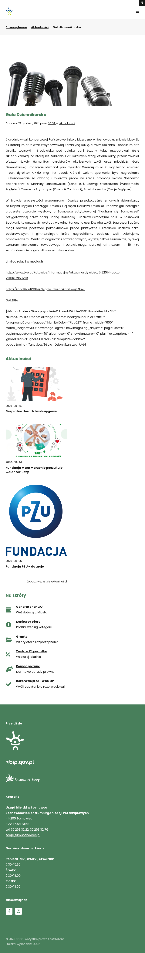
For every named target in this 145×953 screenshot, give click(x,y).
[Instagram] (18, 911)
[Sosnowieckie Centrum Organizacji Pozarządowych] (9, 11)
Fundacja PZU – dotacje (25, 567)
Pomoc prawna (28, 666)
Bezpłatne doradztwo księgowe (31, 411)
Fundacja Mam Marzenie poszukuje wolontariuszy (34, 470)
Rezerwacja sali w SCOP (35, 681)
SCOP (52, 123)
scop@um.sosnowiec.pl (23, 835)
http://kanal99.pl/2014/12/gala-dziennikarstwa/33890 (45, 289)
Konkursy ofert (28, 621)
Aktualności (40, 27)
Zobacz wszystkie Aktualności (46, 581)
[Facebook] (9, 911)
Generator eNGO (29, 607)
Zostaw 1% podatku (31, 651)
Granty (22, 636)
